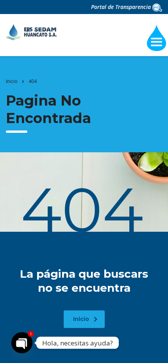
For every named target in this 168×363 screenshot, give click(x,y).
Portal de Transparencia (121, 7)
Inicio (12, 81)
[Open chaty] (21, 342)
